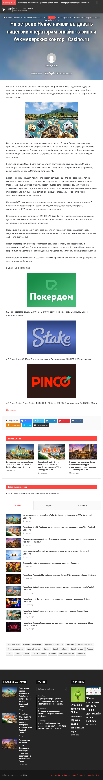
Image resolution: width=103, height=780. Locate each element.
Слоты (17, 654)
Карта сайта (56, 775)
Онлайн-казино (77, 649)
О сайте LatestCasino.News (88, 775)
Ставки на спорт (39, 654)
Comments (83, 505)
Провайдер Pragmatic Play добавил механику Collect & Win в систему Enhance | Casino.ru (59, 575)
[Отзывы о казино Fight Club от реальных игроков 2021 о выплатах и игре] (78, 694)
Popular (49, 505)
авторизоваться (52, 493)
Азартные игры (14, 644)
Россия (90, 649)
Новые (17, 505)
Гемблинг (70, 644)
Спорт (26, 654)
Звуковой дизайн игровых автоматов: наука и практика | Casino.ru (50, 563)
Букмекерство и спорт (54, 644)
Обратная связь (69, 775)
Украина (52, 654)
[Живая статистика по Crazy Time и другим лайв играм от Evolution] (93, 691)
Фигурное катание (66, 654)
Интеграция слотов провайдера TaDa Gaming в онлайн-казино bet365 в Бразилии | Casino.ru (19, 464)
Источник (11, 410)
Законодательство (85, 644)
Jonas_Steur (51, 65)
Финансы (81, 654)
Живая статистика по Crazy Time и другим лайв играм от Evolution (93, 710)
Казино (51, 18)
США (9, 654)
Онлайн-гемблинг (60, 649)
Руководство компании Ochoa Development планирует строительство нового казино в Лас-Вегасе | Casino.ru (25, 750)
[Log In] (3, 10)
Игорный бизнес (33, 649)
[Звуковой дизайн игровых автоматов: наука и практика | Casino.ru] (13, 567)
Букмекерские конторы (32, 644)
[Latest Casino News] (20, 9)
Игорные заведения (15, 649)
